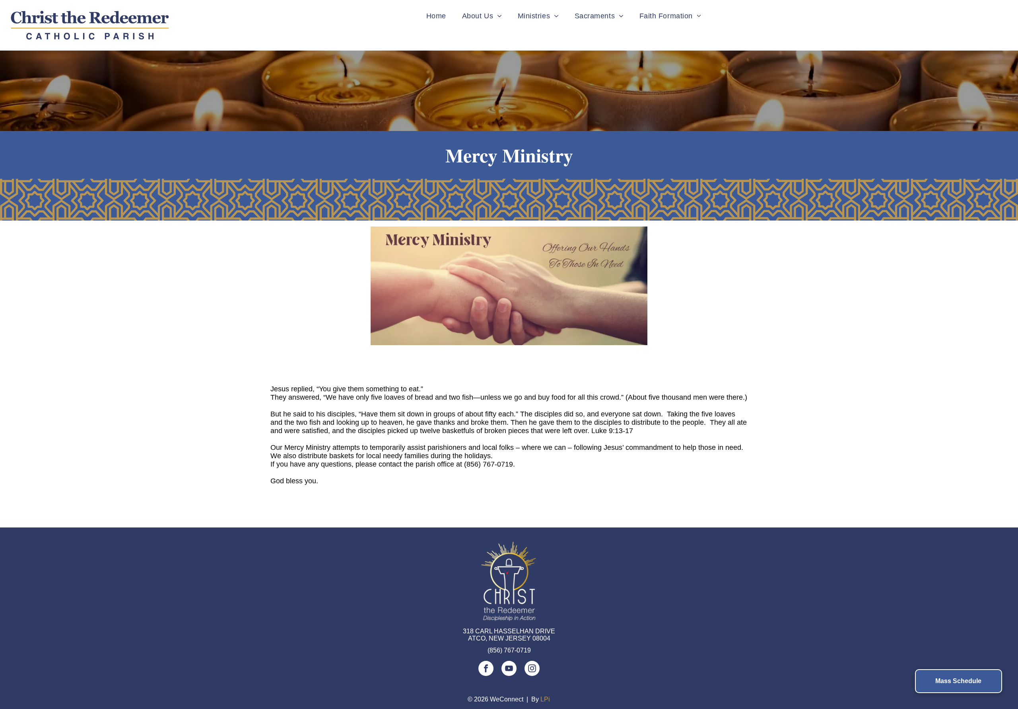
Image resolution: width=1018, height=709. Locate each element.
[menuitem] (436, 16)
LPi (545, 699)
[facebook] (485, 669)
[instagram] (532, 669)
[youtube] (509, 669)
